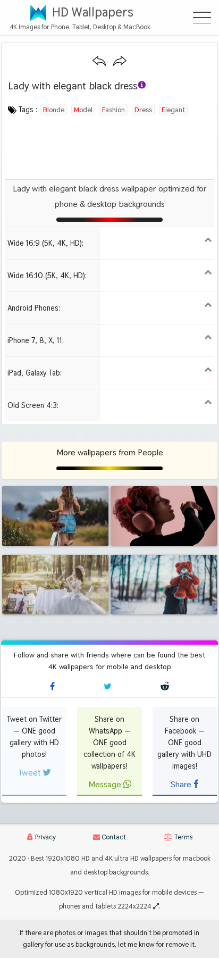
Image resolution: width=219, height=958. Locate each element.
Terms (182, 837)
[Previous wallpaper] (99, 61)
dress (143, 109)
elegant (173, 109)
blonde (53, 109)
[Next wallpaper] (120, 61)
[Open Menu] (202, 17)
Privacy (44, 837)
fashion (113, 109)
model (83, 109)
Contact (113, 837)
